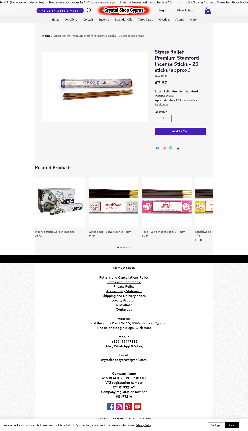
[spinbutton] (163, 118)
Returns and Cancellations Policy (124, 277)
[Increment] (168, 118)
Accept (232, 425)
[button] (208, 10)
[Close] (243, 425)
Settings (215, 425)
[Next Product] (208, 202)
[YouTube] (137, 406)
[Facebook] (110, 406)
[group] (124, 210)
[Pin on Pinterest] (164, 148)
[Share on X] (178, 148)
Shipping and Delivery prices (124, 296)
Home (46, 35)
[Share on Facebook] (157, 148)
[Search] (89, 10)
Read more (161, 104)
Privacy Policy (143, 425)
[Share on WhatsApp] (171, 148)
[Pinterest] (128, 406)
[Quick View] (60, 202)
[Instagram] (119, 406)
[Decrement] (157, 118)
